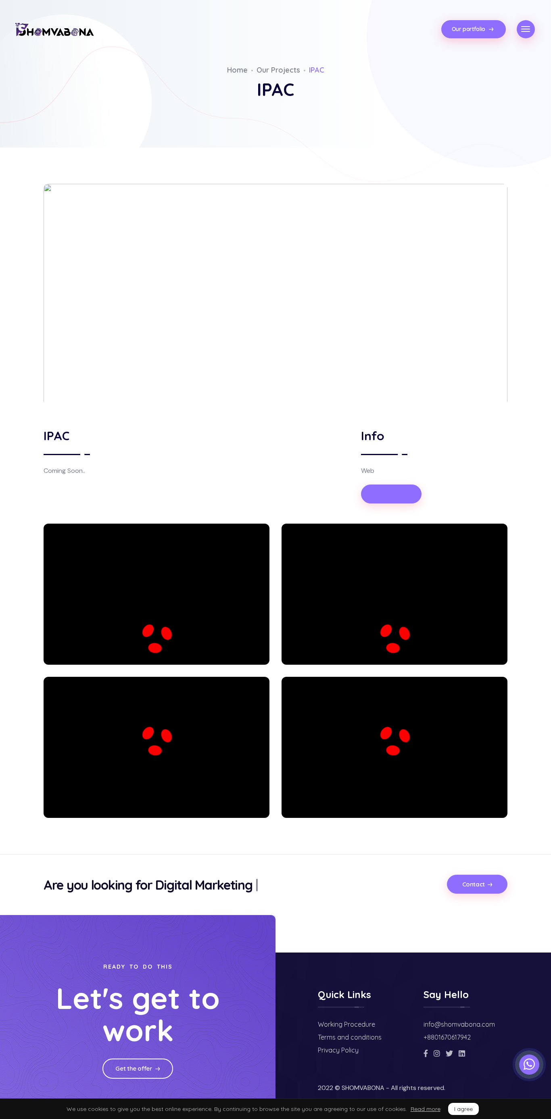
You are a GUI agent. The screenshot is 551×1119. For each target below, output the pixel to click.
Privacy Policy (338, 1050)
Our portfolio (469, 29)
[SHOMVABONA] (54, 30)
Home (237, 70)
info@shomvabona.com (459, 1024)
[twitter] (449, 1053)
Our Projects (278, 70)
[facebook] (426, 1053)
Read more (425, 1109)
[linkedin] (462, 1053)
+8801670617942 (447, 1037)
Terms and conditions (350, 1037)
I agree (463, 1109)
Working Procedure (346, 1024)
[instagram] (437, 1053)
